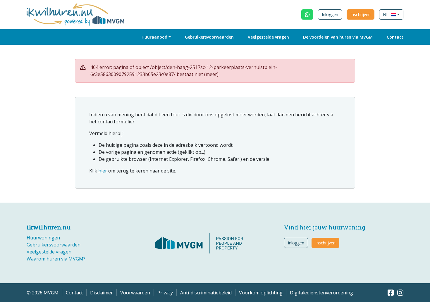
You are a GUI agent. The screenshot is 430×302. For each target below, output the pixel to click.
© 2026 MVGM (43, 292)
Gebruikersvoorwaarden (209, 37)
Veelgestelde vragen (268, 37)
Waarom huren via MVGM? (56, 259)
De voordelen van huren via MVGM (338, 37)
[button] (391, 14)
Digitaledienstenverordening (321, 292)
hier (102, 171)
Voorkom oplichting (261, 292)
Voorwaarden (135, 292)
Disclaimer (101, 292)
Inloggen (330, 14)
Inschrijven (360, 14)
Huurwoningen (43, 237)
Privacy (165, 292)
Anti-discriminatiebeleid (206, 292)
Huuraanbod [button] (154, 37)
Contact (395, 37)
